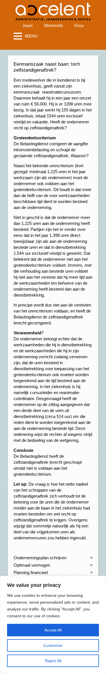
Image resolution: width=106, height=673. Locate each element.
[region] (53, 624)
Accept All (53, 630)
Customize (53, 645)
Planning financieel (31, 572)
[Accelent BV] (53, 8)
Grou (79, 25)
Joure (27, 25)
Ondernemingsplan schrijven (40, 557)
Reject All (53, 660)
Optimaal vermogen (32, 565)
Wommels (53, 25)
